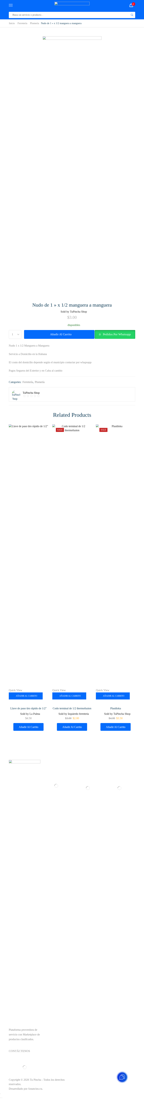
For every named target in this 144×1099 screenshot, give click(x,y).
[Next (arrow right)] (1, 1097)
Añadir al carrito (61, 334)
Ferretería (22, 23)
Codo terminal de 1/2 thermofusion (72, 708)
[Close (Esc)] (0, 1093)
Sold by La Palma (30, 713)
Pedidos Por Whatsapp (117, 334)
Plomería (34, 23)
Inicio (12, 23)
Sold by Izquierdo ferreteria (73, 713)
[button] (114, 334)
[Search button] (132, 15)
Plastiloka (115, 708)
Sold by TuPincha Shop (74, 311)
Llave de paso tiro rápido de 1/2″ (28, 708)
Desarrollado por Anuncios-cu (25, 1088)
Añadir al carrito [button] (26, 696)
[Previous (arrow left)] (0, 1097)
